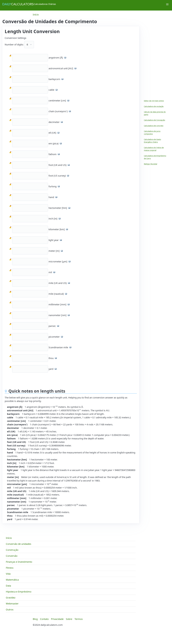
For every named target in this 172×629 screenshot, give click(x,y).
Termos (79, 619)
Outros (9, 609)
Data (8, 585)
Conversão (11, 555)
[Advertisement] (71, 380)
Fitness (9, 567)
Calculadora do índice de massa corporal (154, 148)
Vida (8, 573)
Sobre (69, 619)
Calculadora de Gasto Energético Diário (152, 140)
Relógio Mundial (150, 164)
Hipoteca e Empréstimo (18, 591)
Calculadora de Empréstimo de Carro (155, 157)
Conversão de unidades (18, 543)
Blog (35, 619)
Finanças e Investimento (19, 561)
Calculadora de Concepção (154, 120)
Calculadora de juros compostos (152, 132)
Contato (44, 619)
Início (36, 14)
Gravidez (10, 597)
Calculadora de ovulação (154, 106)
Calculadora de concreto (153, 125)
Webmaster (12, 603)
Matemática (12, 579)
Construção (12, 549)
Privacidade (57, 619)
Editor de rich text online (154, 101)
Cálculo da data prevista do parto (155, 113)
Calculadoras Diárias (45, 4)
